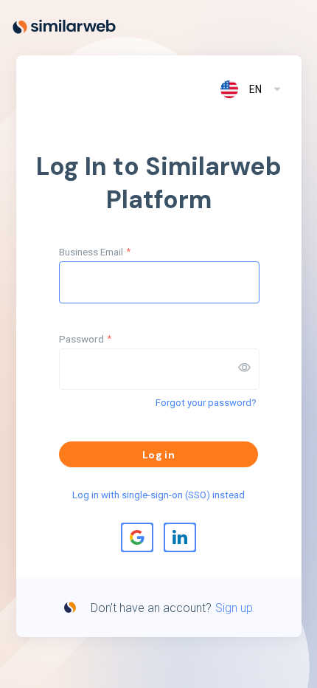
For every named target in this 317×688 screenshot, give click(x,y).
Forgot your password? (206, 402)
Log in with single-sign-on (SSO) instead (158, 494)
